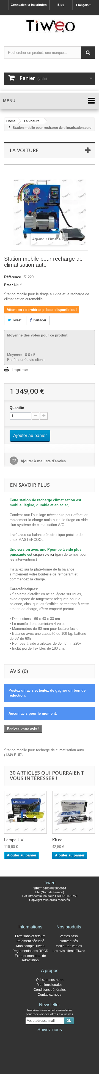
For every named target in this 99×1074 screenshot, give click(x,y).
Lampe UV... (15, 840)
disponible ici (43, 554)
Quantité (17, 408)
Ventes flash (69, 936)
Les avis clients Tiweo (69, 951)
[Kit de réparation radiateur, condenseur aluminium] (73, 812)
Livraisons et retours (30, 936)
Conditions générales (50, 990)
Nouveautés (69, 941)
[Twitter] (41, 1037)
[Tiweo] (49, 26)
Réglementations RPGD (30, 951)
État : (8, 285)
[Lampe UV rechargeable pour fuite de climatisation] (25, 812)
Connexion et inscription (29, 4)
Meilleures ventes (69, 946)
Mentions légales (49, 985)
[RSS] (67, 1037)
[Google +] (49, 1037)
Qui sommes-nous (49, 980)
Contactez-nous (49, 995)
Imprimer (20, 370)
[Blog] (58, 1037)
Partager (39, 320)
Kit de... (59, 840)
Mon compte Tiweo (30, 946)
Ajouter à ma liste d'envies (43, 461)
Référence (12, 277)
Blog (60, 4)
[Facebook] (32, 1037)
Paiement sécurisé (30, 941)
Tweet (16, 320)
